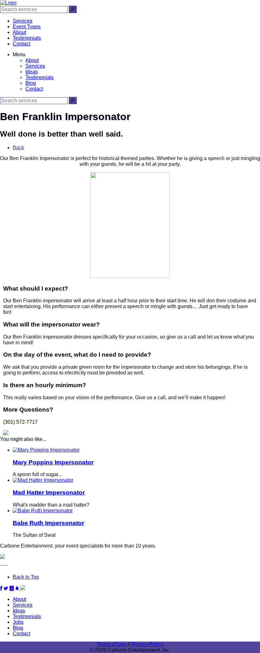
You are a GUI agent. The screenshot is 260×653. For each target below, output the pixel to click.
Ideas (31, 71)
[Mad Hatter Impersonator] (43, 480)
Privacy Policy (147, 644)
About (19, 32)
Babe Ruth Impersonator (48, 523)
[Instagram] (12, 588)
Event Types (27, 26)
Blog (30, 83)
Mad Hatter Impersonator (49, 492)
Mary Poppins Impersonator (53, 462)
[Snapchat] (20, 588)
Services (22, 21)
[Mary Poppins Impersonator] (46, 450)
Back (18, 147)
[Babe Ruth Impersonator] (43, 510)
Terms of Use (111, 644)
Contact (21, 43)
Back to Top (26, 577)
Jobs (18, 622)
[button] (73, 9)
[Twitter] (5, 588)
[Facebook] (1, 588)
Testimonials (27, 38)
